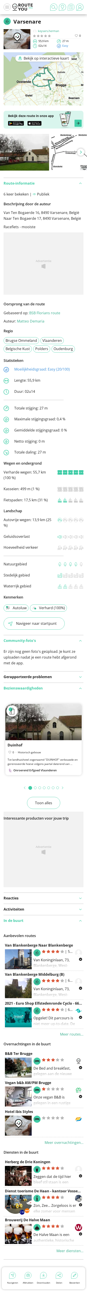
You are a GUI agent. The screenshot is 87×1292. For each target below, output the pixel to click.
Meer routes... (71, 1034)
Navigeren (12, 1282)
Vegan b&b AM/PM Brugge (28, 1082)
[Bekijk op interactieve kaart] (43, 102)
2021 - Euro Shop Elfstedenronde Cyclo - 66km (45, 1003)
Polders (41, 348)
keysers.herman (48, 31)
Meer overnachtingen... (64, 1142)
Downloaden (43, 1282)
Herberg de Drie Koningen (27, 1161)
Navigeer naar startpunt (36, 623)
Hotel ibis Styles (19, 1111)
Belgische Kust (18, 348)
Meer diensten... (69, 1250)
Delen (59, 1282)
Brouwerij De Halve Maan (27, 1219)
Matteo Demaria (30, 321)
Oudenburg (63, 348)
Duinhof (15, 745)
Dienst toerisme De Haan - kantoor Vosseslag (45, 1191)
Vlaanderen (52, 340)
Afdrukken (28, 1282)
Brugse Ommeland (21, 340)
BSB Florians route (44, 312)
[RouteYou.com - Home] (22, 7)
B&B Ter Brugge (18, 1053)
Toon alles (43, 802)
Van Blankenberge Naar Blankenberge (39, 945)
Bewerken (74, 1282)
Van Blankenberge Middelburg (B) (34, 974)
